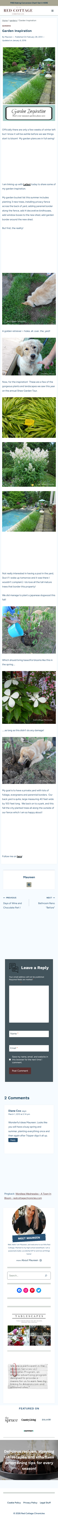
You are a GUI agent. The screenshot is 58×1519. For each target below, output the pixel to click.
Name (14, 1033)
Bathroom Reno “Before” (46, 902)
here (19, 856)
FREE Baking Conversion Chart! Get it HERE (29, 3)
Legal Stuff (45, 1502)
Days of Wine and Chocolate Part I (12, 902)
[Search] (46, 1275)
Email (14, 1048)
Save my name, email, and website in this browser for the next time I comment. (30, 1059)
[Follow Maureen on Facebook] (29, 884)
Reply (13, 1140)
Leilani (27, 184)
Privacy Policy (30, 1502)
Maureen (8, 37)
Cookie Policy (14, 1502)
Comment (15, 982)
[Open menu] (52, 11)
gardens (6, 26)
